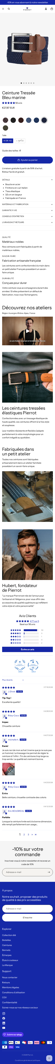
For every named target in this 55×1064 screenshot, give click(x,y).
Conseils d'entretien (13, 216)
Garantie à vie (9, 210)
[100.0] (20, 665)
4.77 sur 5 (34, 621)
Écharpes (6, 955)
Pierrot (30, 1055)
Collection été (9, 935)
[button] (8, 103)
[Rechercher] (9, 9)
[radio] (5, 120)
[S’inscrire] (49, 872)
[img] (8, 687)
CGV (4, 997)
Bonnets (6, 950)
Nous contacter (9, 977)
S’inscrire (27, 917)
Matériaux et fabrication (15, 204)
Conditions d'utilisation (13, 992)
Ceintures (7, 945)
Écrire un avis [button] (27, 649)
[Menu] (3, 9)
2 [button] (24, 834)
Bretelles (6, 940)
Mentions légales (10, 987)
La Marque (7, 965)
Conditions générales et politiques (27, 1060)
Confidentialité (9, 1002)
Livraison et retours (13, 222)
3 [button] (28, 834)
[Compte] (46, 9)
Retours (6, 982)
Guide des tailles (10, 150)
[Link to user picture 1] (8, 769)
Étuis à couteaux (10, 960)
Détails (6, 180)
